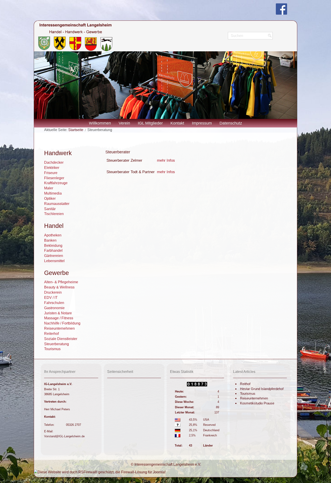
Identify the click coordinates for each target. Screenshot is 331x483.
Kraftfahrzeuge (56, 183)
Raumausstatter (56, 204)
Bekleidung (53, 245)
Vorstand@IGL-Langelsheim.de (64, 436)
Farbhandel (53, 250)
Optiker (50, 198)
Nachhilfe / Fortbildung (62, 323)
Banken (50, 240)
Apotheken (52, 235)
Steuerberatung (56, 344)
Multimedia (53, 193)
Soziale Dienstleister (60, 339)
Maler (48, 188)
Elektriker (51, 168)
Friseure (50, 173)
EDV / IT (51, 297)
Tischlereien (54, 214)
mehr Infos (166, 160)
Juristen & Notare (58, 313)
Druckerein (53, 292)
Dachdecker (53, 162)
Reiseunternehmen (59, 328)
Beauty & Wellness (59, 287)
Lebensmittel (54, 261)
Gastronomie (54, 308)
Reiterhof (51, 334)
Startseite (75, 130)
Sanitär (50, 209)
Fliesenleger (54, 178)
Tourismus (52, 349)
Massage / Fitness (58, 318)
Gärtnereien (53, 256)
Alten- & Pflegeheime (61, 282)
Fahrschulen (54, 303)
